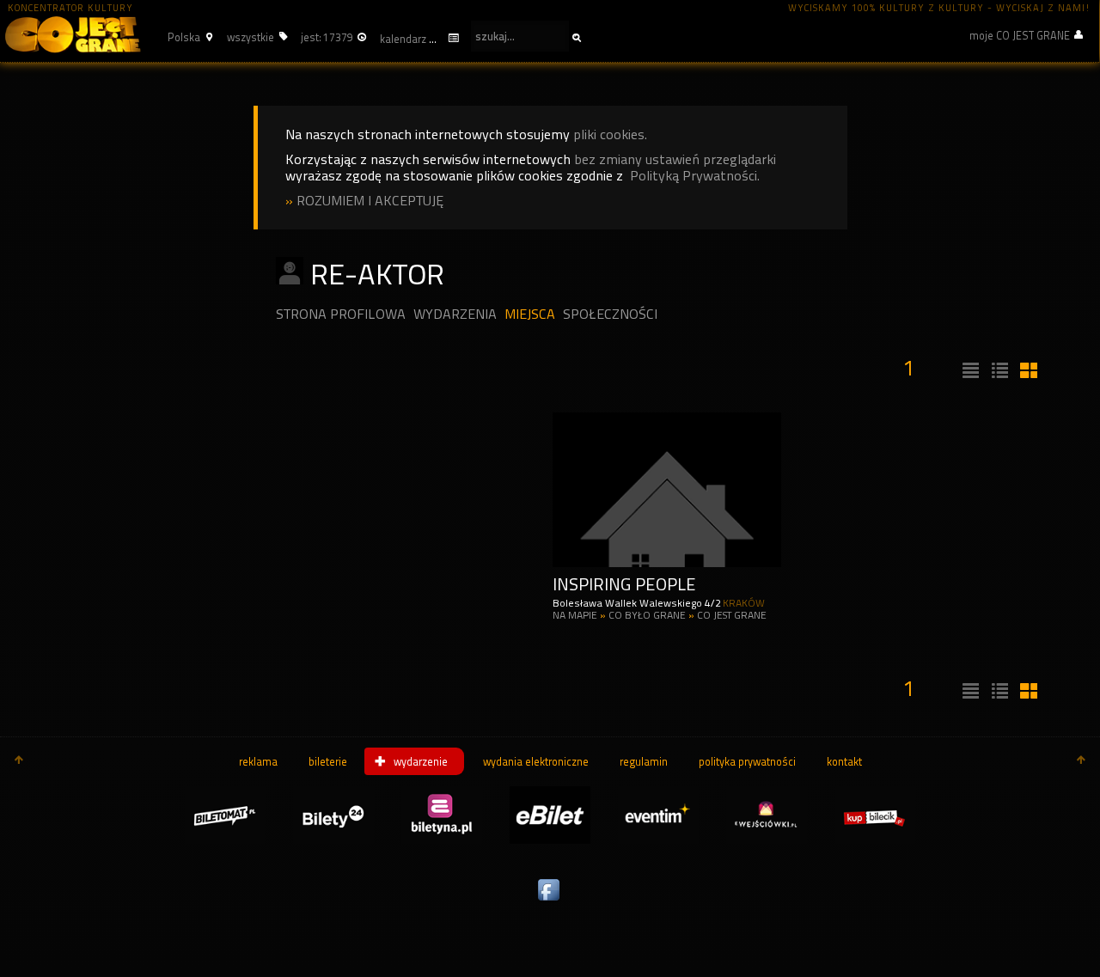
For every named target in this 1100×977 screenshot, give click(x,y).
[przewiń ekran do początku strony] (19, 761)
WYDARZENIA (455, 314)
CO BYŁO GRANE (648, 615)
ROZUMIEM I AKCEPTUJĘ (369, 200)
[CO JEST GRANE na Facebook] (550, 901)
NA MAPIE (575, 615)
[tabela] (997, 371)
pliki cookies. (610, 134)
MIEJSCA (529, 314)
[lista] (968, 371)
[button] (187, 37)
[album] (1027, 371)
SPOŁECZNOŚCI (610, 314)
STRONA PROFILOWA (341, 314)
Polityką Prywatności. (695, 176)
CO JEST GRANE (732, 615)
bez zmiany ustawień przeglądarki (675, 159)
